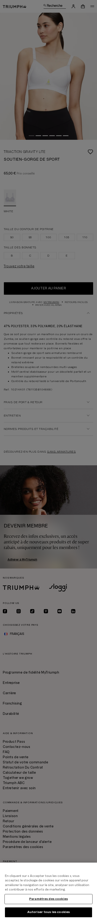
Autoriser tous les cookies (48, 912)
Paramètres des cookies (48, 899)
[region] (48, 892)
